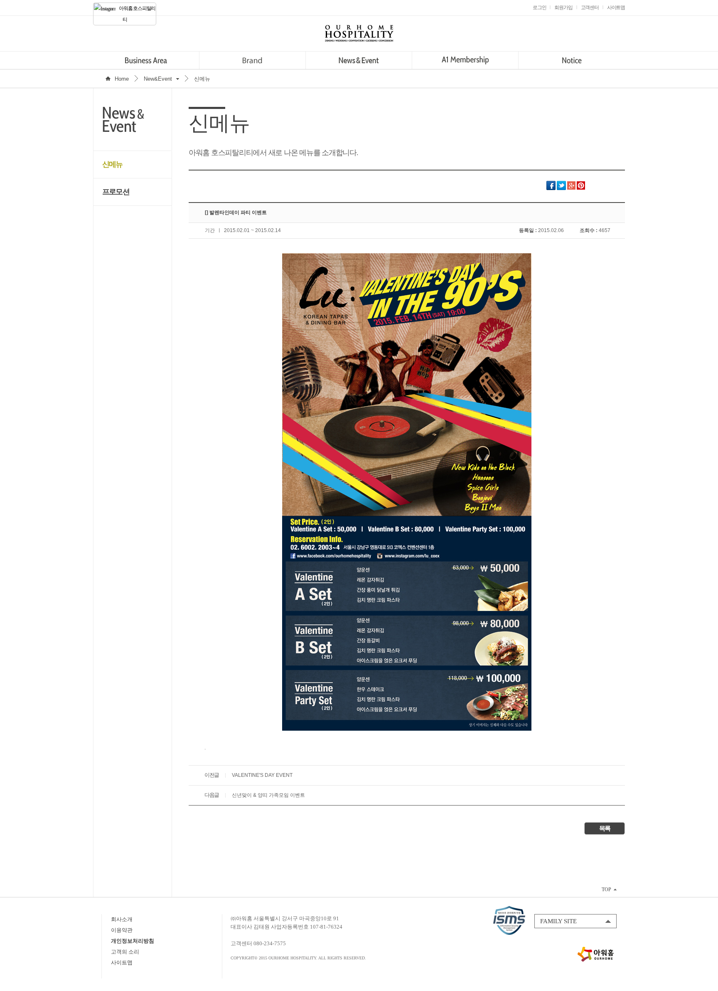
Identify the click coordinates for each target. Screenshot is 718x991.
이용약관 (122, 930)
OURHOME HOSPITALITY (359, 33)
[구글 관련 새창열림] (571, 188)
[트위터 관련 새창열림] (561, 188)
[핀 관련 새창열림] (581, 188)
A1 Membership (465, 60)
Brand (252, 60)
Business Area (146, 60)
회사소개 (122, 919)
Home (122, 79)
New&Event (158, 79)
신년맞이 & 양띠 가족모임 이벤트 (268, 795)
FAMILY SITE (558, 921)
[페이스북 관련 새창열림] (551, 188)
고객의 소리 (125, 952)
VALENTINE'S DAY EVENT (262, 775)
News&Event (359, 60)
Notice (572, 60)
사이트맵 (122, 962)
